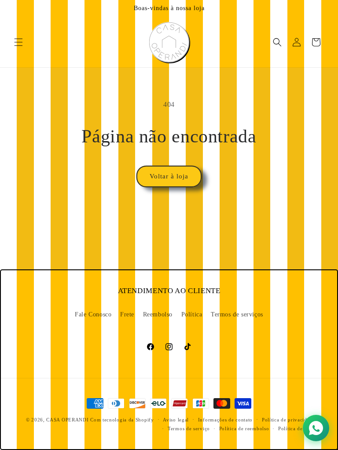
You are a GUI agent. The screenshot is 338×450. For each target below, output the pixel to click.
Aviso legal (176, 419)
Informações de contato (225, 419)
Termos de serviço (189, 428)
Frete (127, 314)
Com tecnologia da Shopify (122, 419)
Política (191, 314)
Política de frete (296, 428)
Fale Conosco (93, 314)
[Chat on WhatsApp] (316, 428)
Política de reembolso (244, 428)
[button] (18, 42)
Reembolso (158, 314)
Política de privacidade (288, 419)
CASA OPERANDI (67, 419)
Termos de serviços (237, 314)
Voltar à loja (169, 176)
